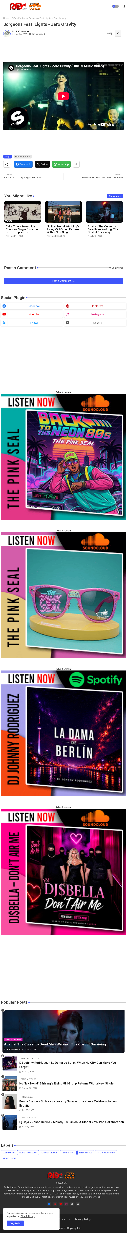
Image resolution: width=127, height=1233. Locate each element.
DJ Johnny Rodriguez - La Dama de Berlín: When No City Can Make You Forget (67, 1065)
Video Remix (10, 1158)
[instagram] (66, 1204)
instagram (97, 314)
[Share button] (76, 164)
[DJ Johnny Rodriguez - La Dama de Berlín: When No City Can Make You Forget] (9, 1063)
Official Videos (19, 18)
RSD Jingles (85, 1152)
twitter (34, 322)
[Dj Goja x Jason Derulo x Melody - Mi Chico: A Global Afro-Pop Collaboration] (9, 1122)
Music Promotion (28, 1152)
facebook (34, 306)
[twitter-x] (72, 1204)
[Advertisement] (63, 48)
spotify (97, 322)
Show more (115, 196)
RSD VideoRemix (106, 1152)
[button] (115, 6)
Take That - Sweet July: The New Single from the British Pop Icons (22, 229)
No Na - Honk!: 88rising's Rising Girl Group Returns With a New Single (63, 229)
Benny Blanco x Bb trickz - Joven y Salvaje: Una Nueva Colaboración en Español (68, 1103)
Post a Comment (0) (63, 280)
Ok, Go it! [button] (15, 1223)
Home (6, 18)
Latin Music (9, 1152)
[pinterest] (55, 1204)
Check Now (27, 1216)
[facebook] (49, 1204)
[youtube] (61, 1204)
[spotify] (78, 1204)
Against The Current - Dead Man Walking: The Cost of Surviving (103, 229)
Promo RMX (68, 1152)
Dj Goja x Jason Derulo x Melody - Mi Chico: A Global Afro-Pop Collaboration (71, 1122)
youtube (34, 314)
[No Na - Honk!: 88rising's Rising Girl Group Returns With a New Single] (9, 1083)
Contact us (64, 1219)
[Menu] (4, 6)
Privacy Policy (83, 1219)
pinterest (97, 306)
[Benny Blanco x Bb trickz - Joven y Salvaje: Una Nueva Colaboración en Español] (9, 1101)
